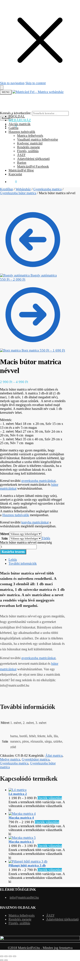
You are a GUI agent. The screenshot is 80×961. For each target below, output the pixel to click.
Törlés (46, 538)
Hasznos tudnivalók (15, 515)
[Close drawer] (1, 87)
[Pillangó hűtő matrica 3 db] (28, 861)
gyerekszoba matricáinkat (38, 481)
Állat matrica (54, 755)
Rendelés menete (20, 919)
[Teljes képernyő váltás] (6, 956)
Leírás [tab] (13, 559)
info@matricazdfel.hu (24, 897)
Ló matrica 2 (18, 794)
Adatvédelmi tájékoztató (62, 919)
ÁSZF (50, 915)
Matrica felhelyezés (22, 915)
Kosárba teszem (13, 551)
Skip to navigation (12, 83)
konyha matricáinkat (35, 522)
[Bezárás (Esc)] (14, 956)
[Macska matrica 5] (22, 837)
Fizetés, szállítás (19, 923)
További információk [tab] (23, 563)
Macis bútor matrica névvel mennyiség (26, 542)
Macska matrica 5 (21, 841)
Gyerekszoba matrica (47, 189)
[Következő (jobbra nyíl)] (6, 960)
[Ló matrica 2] (17, 790)
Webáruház (23, 189)
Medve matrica (10, 759)
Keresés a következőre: (15, 113)
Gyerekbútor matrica (35, 759)
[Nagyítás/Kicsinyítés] (1, 956)
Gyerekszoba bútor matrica (18, 193)
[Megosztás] (10, 956)
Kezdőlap (6, 189)
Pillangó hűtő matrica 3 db (27, 865)
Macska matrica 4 (21, 817)
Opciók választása (50, 798)
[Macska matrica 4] (22, 813)
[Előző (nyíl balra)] (1, 960)
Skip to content (35, 83)
